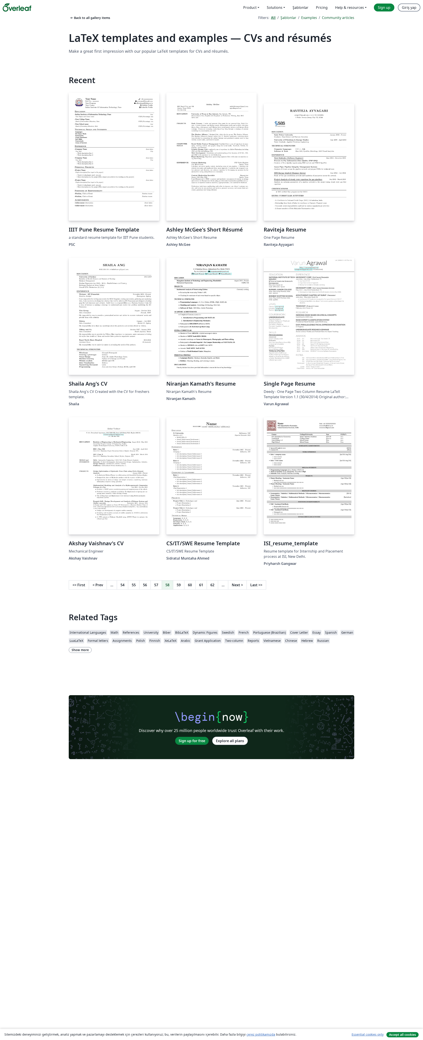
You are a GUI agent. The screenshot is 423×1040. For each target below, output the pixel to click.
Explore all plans (230, 740)
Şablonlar (288, 17)
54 (122, 585)
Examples (309, 17)
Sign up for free (192, 740)
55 (134, 585)
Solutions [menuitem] (274, 7)
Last (256, 585)
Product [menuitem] (250, 7)
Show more (80, 650)
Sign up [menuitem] (384, 7)
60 (190, 585)
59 (179, 585)
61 (201, 585)
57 (156, 585)
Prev (98, 585)
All (273, 17)
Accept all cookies (402, 1035)
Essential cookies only (368, 1034)
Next (237, 585)
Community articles (338, 17)
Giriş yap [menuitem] (409, 7)
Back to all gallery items (90, 18)
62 (212, 585)
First (78, 585)
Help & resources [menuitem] (349, 7)
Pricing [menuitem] (322, 7)
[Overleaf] (17, 7)
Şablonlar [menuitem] (300, 7)
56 (145, 585)
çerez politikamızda (261, 1034)
